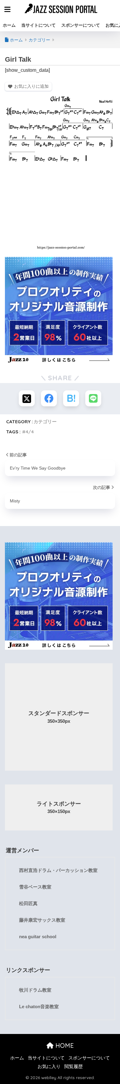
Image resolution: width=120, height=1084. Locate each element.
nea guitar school (37, 936)
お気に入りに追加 (31, 86)
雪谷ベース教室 (35, 887)
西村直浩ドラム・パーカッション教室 (58, 870)
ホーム (9, 25)
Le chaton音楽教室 (39, 1006)
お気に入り (49, 1066)
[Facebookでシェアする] (49, 398)
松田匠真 (28, 903)
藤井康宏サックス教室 (42, 920)
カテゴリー (45, 421)
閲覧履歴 (73, 1066)
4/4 (30, 432)
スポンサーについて (80, 25)
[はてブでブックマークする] (71, 398)
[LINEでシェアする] (93, 398)
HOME (64, 1045)
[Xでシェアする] (27, 398)
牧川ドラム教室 (35, 990)
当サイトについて (38, 25)
